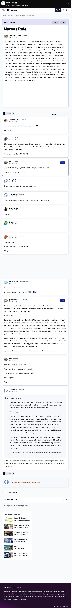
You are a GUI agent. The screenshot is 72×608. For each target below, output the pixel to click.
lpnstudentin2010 (15, 35)
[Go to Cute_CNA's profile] (6, 181)
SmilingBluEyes (14, 120)
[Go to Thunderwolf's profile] (6, 209)
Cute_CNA (12, 180)
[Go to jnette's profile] (6, 139)
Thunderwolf (13, 208)
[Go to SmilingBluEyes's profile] (6, 120)
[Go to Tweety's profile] (6, 223)
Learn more (4, 4)
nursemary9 (13, 236)
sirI (10, 162)
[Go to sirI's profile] (6, 162)
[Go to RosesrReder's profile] (6, 282)
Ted (10, 358)
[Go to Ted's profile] (6, 359)
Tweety (11, 222)
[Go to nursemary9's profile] (6, 237)
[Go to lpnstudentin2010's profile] (6, 36)
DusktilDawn (13, 194)
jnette (11, 138)
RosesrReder (13, 281)
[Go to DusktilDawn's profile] (6, 195)
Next (9, 113)
